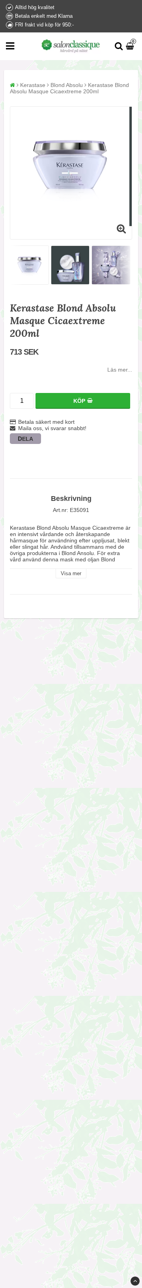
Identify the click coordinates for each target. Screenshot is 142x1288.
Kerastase (32, 85)
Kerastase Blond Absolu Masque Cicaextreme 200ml (69, 88)
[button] (131, 46)
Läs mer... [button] (119, 369)
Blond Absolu (66, 85)
